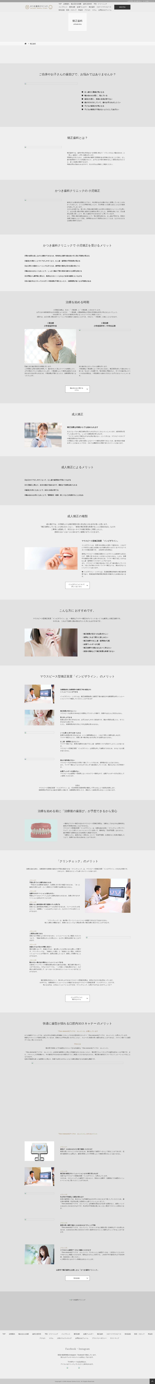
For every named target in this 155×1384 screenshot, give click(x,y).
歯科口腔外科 (87, 4)
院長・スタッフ (71, 10)
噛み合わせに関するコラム (76, 389)
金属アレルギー (82, 7)
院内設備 (61, 10)
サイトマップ (114, 1338)
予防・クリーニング (100, 4)
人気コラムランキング (64, 1338)
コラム (94, 10)
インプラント (63, 7)
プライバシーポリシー (99, 1338)
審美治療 (72, 7)
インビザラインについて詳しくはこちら (77, 585)
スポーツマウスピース (104, 7)
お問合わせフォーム (105, 10)
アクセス (87, 10)
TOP (60, 4)
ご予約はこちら (102, 1321)
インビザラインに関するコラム (77, 998)
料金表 (80, 10)
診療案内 (66, 4)
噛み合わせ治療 (76, 4)
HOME (25, 44)
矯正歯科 (92, 7)
